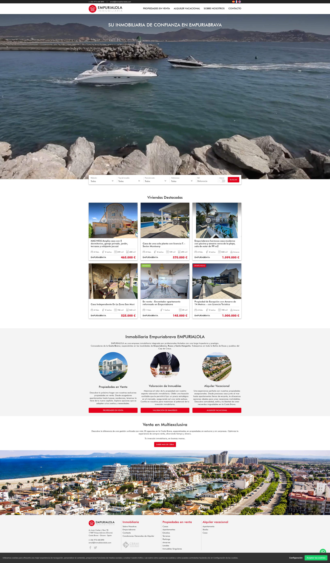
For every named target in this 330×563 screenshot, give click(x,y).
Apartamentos (169, 529)
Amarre (222, 180)
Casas (165, 526)
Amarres (166, 542)
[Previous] (3, 96)
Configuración (296, 558)
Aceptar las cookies (316, 558)
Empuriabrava (129, 529)
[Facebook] (90, 547)
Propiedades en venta (156, 8)
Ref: (198, 178)
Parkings (166, 539)
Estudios (166, 533)
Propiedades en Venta (113, 410)
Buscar (233, 180)
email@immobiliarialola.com (120, 2)
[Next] (327, 96)
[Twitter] (95, 547)
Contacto (234, 8)
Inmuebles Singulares (172, 549)
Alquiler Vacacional (187, 8)
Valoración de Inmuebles (165, 410)
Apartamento (208, 526)
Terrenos (166, 536)
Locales (166, 545)
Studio (205, 529)
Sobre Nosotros (214, 8)
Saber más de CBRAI (165, 444)
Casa (205, 533)
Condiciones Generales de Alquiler (138, 536)
